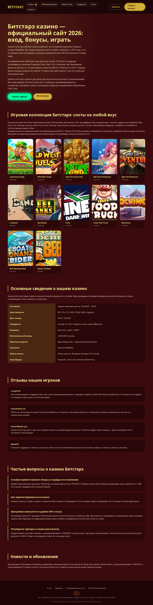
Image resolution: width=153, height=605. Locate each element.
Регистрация (43, 96)
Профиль (116, 7)
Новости (31, 9)
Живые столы (67, 4)
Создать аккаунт (131, 7)
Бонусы (32, 4)
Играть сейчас (19, 96)
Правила (59, 588)
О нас (49, 588)
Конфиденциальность (75, 588)
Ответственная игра (97, 588)
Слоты (93, 4)
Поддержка (81, 4)
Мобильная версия (49, 4)
